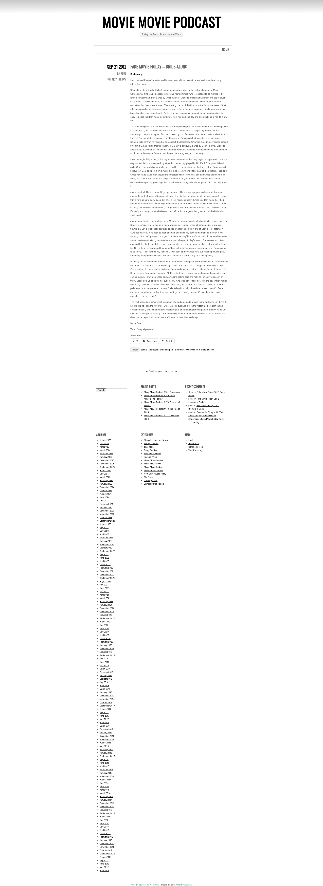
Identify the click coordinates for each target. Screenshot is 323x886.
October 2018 (106, 678)
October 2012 (106, 850)
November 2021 (107, 574)
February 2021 (106, 601)
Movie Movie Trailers (153, 470)
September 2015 (107, 756)
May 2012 (104, 866)
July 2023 (104, 527)
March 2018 (105, 688)
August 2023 (105, 524)
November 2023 (107, 514)
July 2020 (104, 624)
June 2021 (104, 587)
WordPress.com (184, 884)
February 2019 (106, 672)
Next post (171, 371)
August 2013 (105, 816)
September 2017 (107, 705)
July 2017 (104, 712)
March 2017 (105, 725)
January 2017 (106, 732)
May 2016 (104, 745)
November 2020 (107, 611)
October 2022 (106, 547)
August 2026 (105, 440)
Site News (148, 477)
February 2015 (106, 769)
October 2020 (106, 614)
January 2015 (106, 772)
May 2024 (104, 500)
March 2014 (105, 793)
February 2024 (106, 503)
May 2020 (104, 631)
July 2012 (104, 860)
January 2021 (106, 604)
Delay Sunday (150, 450)
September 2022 (107, 550)
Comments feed (195, 446)
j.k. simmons (177, 349)
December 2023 (107, 510)
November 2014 (107, 776)
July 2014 (104, 782)
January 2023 (106, 540)
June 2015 (104, 762)
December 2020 (107, 608)
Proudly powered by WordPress (145, 884)
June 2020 (104, 628)
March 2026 (105, 450)
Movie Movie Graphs (153, 460)
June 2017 (104, 715)
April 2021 (104, 594)
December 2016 (107, 735)
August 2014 (105, 779)
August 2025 (105, 470)
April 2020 (104, 635)
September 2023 (107, 520)
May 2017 (104, 719)
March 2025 (105, 477)
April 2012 (104, 870)
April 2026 (104, 446)
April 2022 (104, 561)
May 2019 (104, 665)
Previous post (154, 371)
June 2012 (104, 863)
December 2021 (107, 571)
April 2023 (104, 534)
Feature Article (150, 456)
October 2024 (106, 490)
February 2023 (106, 537)
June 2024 (104, 497)
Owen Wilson (191, 349)
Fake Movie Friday (116, 79)
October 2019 (106, 651)
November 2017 (107, 698)
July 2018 (104, 682)
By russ (121, 74)
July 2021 (104, 584)
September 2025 (107, 466)
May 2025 (104, 473)
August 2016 (105, 742)
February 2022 (106, 567)
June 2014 (104, 786)
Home (225, 49)
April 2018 (104, 685)
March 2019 (105, 668)
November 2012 (107, 846)
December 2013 (107, 803)
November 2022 (107, 544)
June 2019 (104, 661)
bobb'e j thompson (149, 349)
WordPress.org (195, 450)
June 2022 (104, 557)
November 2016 (107, 739)
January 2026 (106, 456)
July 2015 (104, 759)
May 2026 (104, 443)
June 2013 (104, 823)
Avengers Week (151, 443)
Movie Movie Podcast (161, 22)
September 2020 (107, 618)
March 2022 (105, 564)
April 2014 (104, 789)
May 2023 (104, 530)
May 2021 (104, 591)
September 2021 (107, 577)
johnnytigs (193, 418)
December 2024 (107, 487)
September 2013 (107, 813)
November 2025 (107, 463)
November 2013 (107, 806)
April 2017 (104, 722)
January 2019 (106, 675)
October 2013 (106, 809)
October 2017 (106, 702)
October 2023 (106, 517)
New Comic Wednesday (155, 473)
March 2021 (105, 598)
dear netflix (149, 446)
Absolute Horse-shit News (156, 440)
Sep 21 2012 (116, 67)
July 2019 (104, 658)
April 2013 (104, 830)
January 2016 (106, 752)
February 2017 (106, 729)
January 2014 (106, 799)
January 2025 (106, 483)
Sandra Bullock (206, 349)
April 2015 (104, 766)
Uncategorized (150, 480)
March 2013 (105, 833)
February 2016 (106, 749)
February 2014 (106, 796)
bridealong (165, 349)
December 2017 (107, 695)
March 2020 (105, 638)
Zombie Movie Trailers (154, 483)
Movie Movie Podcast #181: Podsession (162, 391)
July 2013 (104, 819)
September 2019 (107, 655)
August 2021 (105, 581)
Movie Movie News (152, 463)
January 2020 (106, 645)
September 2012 (107, 853)
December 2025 (107, 460)
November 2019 (107, 648)
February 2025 (106, 480)
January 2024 (106, 507)
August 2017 (105, 708)
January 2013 (106, 840)
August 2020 (105, 621)
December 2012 (107, 843)
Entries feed (193, 443)
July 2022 (104, 554)
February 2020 (106, 641)
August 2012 (105, 856)
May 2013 (104, 826)
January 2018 (106, 692)
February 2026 (106, 453)
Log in (191, 440)
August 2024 (105, 493)
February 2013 (106, 836)
